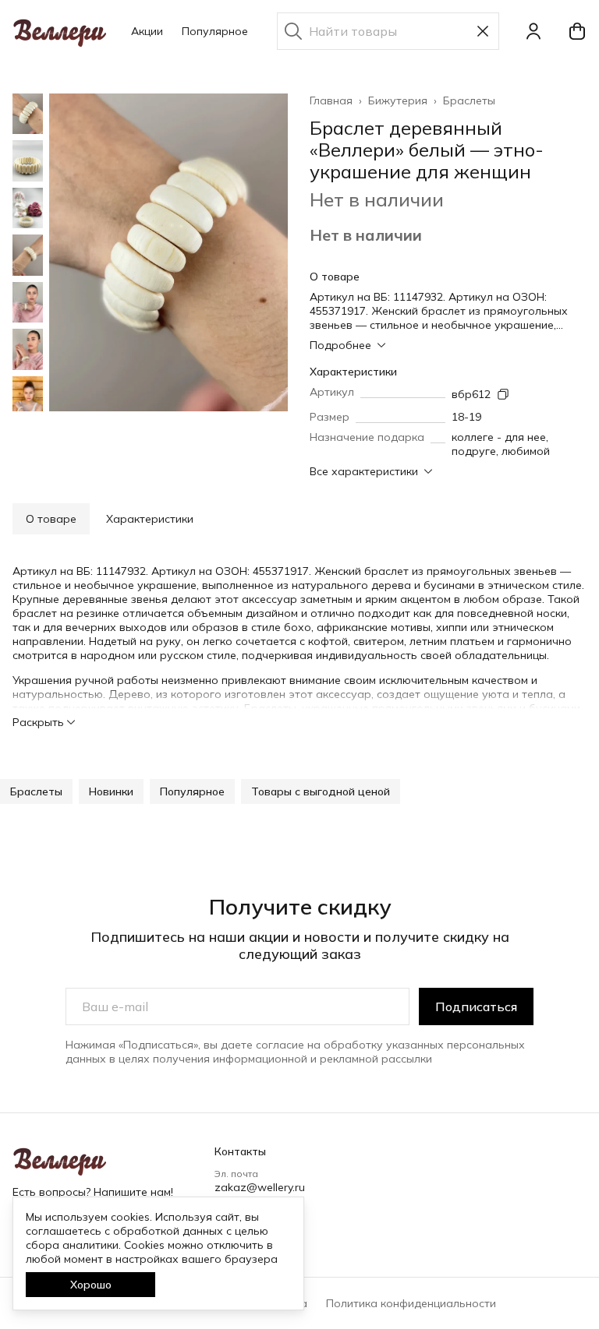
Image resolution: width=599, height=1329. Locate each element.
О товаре (51, 519)
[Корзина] (577, 31)
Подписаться (476, 1006)
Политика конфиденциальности (411, 1303)
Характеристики (149, 519)
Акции (147, 31)
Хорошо (91, 1285)
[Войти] (533, 31)
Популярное (215, 31)
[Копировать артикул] (503, 394)
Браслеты (469, 100)
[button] (36, 791)
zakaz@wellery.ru (259, 1187)
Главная (331, 100)
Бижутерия (397, 100)
